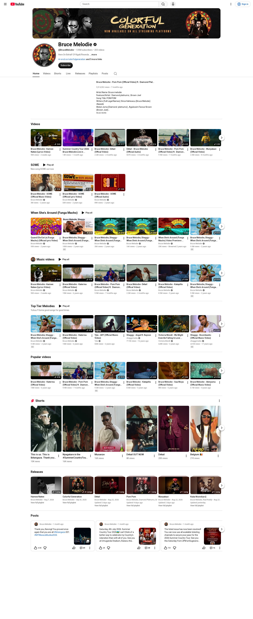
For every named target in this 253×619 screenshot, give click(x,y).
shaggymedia (132, 338)
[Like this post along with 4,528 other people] (35, 548)
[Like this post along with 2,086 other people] (100, 548)
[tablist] (126, 73)
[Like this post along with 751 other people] (165, 548)
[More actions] (60, 149)
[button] (101, 112)
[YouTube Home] (17, 4)
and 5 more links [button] (94, 59)
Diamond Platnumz (147, 500)
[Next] (222, 138)
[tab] (36, 73)
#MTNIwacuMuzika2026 (45, 535)
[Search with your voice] (173, 4)
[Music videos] (34, 259)
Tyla (96, 341)
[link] (62, 536)
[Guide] (5, 4)
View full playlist (37, 503)
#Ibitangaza (59, 532)
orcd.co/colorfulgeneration (73, 59)
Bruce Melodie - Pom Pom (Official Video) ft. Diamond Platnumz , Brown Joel (125, 82)
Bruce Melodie (36, 200)
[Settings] (231, 4)
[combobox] (120, 4)
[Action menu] (90, 548)
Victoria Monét (164, 341)
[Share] (74, 548)
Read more (101, 113)
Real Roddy (207, 500)
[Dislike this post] (45, 548)
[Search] (163, 4)
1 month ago (58, 524)
